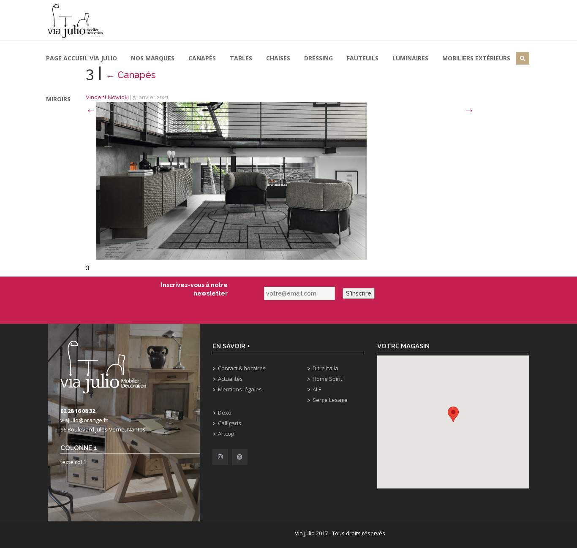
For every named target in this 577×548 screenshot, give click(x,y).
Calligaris (229, 423)
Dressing (318, 58)
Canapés (202, 58)
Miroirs (58, 99)
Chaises (278, 58)
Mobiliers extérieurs (476, 58)
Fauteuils (362, 58)
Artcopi (227, 433)
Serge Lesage (330, 400)
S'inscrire (358, 293)
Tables (241, 58)
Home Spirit (327, 379)
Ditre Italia (325, 368)
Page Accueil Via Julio (81, 58)
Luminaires (410, 58)
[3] (231, 180)
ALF (317, 389)
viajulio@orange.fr (84, 420)
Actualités (230, 379)
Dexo (224, 412)
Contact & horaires (242, 368)
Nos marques (152, 58)
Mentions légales (240, 389)
